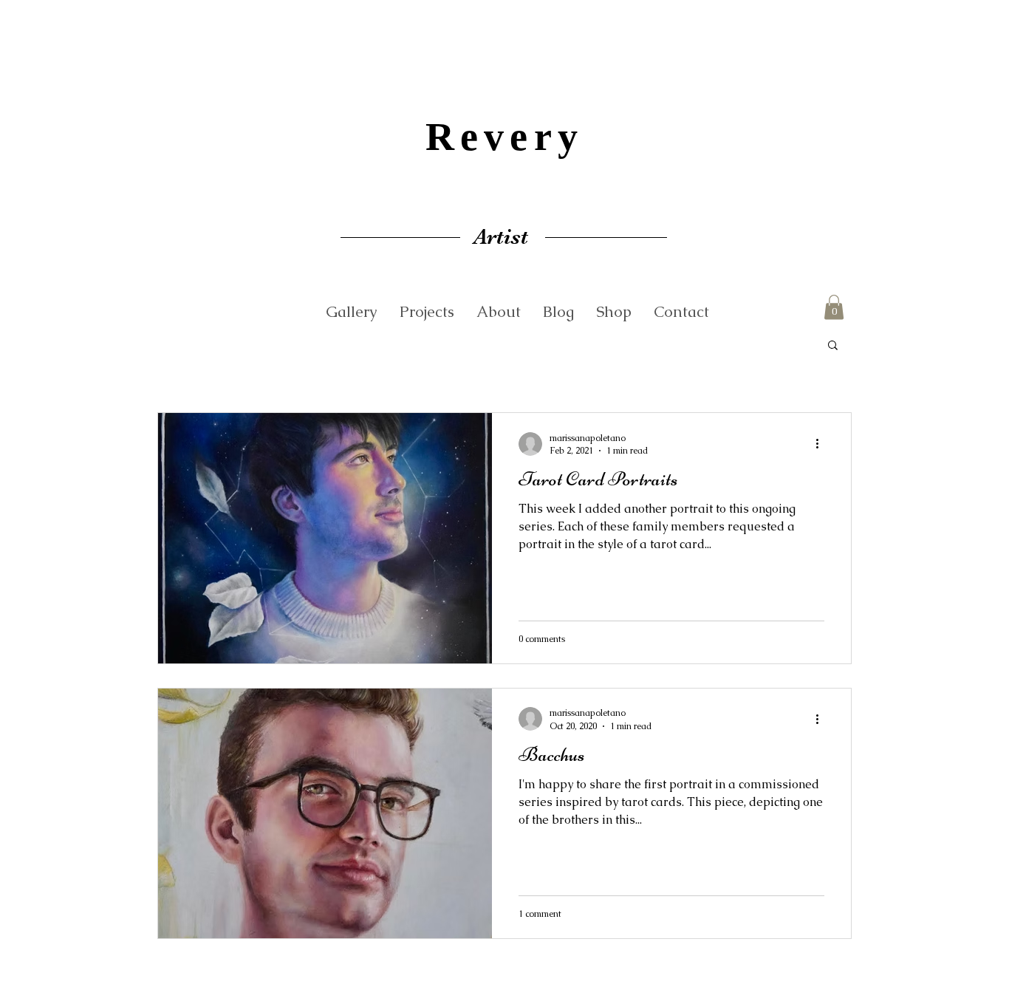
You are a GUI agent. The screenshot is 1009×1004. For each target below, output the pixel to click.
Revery (504, 137)
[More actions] (822, 444)
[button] (834, 307)
